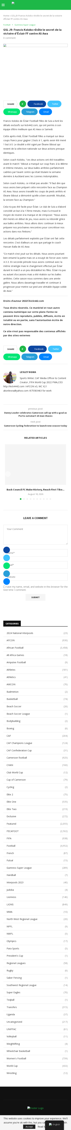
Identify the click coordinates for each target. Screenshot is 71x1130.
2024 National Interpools (37, 633)
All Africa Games (37, 655)
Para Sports (37, 948)
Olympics (37, 941)
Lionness (37, 897)
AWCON (37, 684)
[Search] (67, 5)
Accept (29, 1126)
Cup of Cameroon (37, 779)
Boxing (37, 728)
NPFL (37, 926)
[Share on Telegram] (6, 573)
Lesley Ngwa (28, 372)
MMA (37, 911)
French (37, 853)
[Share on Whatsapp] (6, 565)
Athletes (37, 669)
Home (6, 15)
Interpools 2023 (37, 882)
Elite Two (37, 809)
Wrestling (37, 1073)
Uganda (37, 1014)
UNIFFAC (37, 1029)
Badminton (37, 691)
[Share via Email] (6, 581)
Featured (37, 823)
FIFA (37, 838)
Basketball (37, 699)
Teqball (37, 999)
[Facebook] (49, 5)
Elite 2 (37, 794)
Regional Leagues (37, 963)
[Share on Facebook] (6, 550)
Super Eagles (37, 992)
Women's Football (37, 1058)
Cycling (37, 787)
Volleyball (37, 1036)
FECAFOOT (37, 831)
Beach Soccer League (37, 713)
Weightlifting (37, 1043)
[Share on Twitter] (6, 558)
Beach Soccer (37, 706)
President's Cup (37, 955)
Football (37, 845)
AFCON (37, 640)
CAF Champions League (37, 743)
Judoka (37, 889)
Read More (44, 1127)
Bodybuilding (37, 721)
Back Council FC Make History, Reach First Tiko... (35, 489)
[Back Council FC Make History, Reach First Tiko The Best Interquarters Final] (35, 464)
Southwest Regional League (37, 985)
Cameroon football (37, 757)
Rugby (37, 970)
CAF (37, 735)
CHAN (37, 765)
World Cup (37, 1065)
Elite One (37, 801)
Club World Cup (37, 772)
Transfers (37, 1007)
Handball (37, 875)
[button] (8, 474)
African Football (37, 647)
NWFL (37, 933)
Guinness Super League (37, 867)
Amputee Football (37, 662)
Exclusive (37, 816)
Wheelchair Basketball (37, 1051)
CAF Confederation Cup (37, 750)
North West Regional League (37, 919)
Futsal (37, 860)
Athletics (37, 677)
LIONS (37, 904)
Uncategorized (37, 1021)
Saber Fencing (37, 977)
